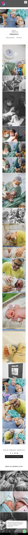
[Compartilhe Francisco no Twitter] (14, 453)
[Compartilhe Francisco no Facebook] (10, 453)
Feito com (14, 533)
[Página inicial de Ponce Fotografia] (5, 3)
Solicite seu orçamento (14, 456)
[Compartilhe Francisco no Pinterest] (17, 453)
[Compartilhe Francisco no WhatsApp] (12, 453)
